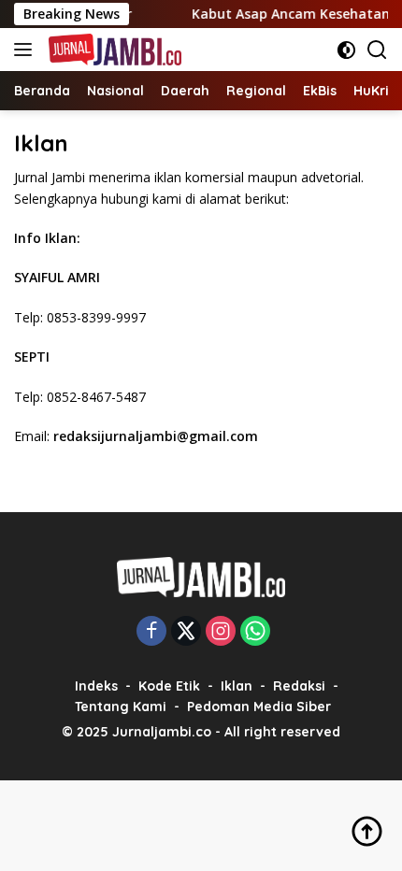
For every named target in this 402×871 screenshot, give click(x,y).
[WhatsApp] (255, 632)
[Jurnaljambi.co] (112, 49)
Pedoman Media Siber (259, 706)
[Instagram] (221, 632)
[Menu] (26, 49)
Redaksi (299, 686)
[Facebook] (151, 632)
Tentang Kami (120, 706)
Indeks (96, 686)
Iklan (236, 686)
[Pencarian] (377, 50)
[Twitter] (186, 632)
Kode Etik (169, 686)
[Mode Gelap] (346, 50)
